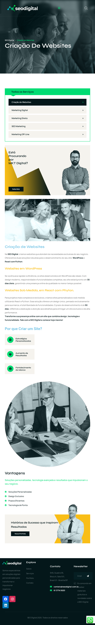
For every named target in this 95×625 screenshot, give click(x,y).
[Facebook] (5, 599)
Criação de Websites (21, 102)
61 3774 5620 (59, 590)
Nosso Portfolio (20, 534)
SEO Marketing (18, 126)
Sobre (28, 568)
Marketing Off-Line (20, 134)
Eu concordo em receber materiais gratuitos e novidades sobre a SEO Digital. (84, 592)
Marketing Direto (20, 118)
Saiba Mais (16, 189)
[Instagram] (12, 599)
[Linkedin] (5, 605)
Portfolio (30, 578)
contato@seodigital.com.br (66, 586)
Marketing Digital (20, 110)
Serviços (30, 573)
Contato (29, 583)
